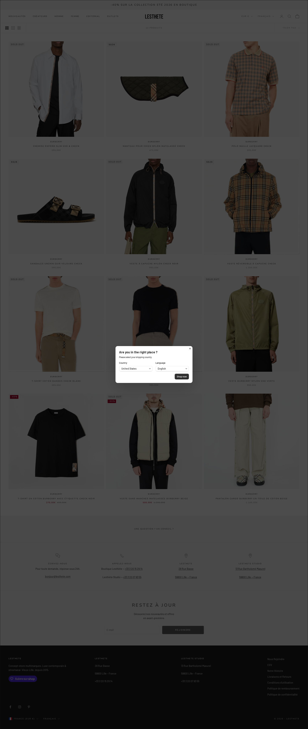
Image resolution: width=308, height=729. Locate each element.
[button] (136, 369)
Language (160, 362)
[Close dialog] (190, 348)
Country (123, 362)
